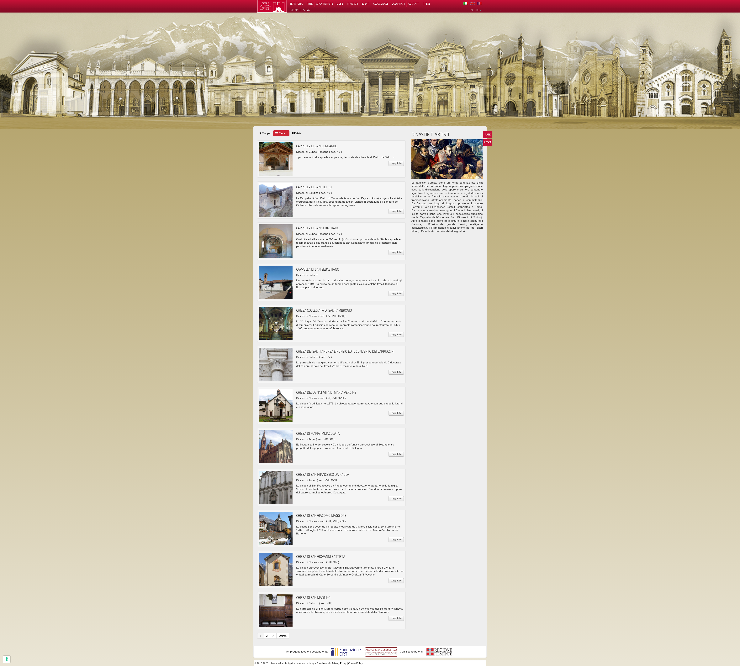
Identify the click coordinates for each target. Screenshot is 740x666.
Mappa (265, 133)
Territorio (296, 3)
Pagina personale (301, 10)
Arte (310, 3)
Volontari (398, 3)
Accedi (475, 10)
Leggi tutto (396, 163)
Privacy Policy (339, 663)
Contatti (413, 3)
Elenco (282, 133)
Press (426, 3)
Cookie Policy (355, 663)
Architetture (324, 3)
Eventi (365, 3)
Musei (339, 3)
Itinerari (352, 3)
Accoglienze (380, 3)
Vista (298, 133)
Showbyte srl (323, 663)
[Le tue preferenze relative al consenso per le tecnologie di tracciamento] (6, 659)
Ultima (283, 635)
